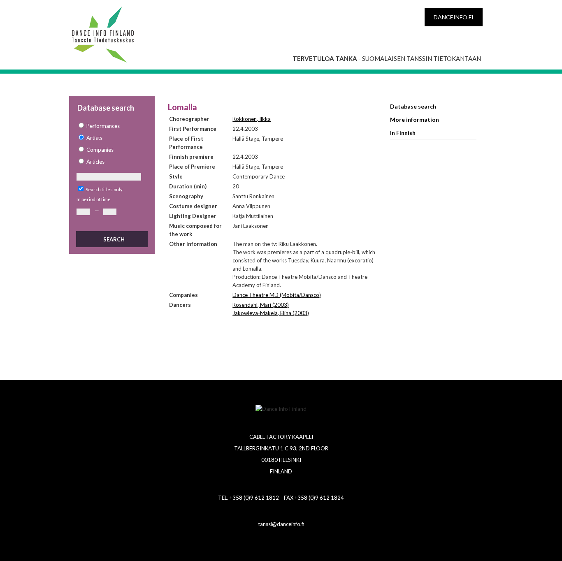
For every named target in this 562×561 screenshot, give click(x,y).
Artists (94, 137)
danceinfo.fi (454, 17)
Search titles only (104, 189)
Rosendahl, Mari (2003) (260, 304)
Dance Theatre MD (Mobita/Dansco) (276, 295)
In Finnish (403, 132)
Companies (100, 149)
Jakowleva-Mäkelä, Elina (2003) (270, 313)
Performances (103, 126)
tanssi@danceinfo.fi (281, 524)
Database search (413, 106)
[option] (111, 126)
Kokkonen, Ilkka (251, 119)
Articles (95, 161)
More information (414, 119)
